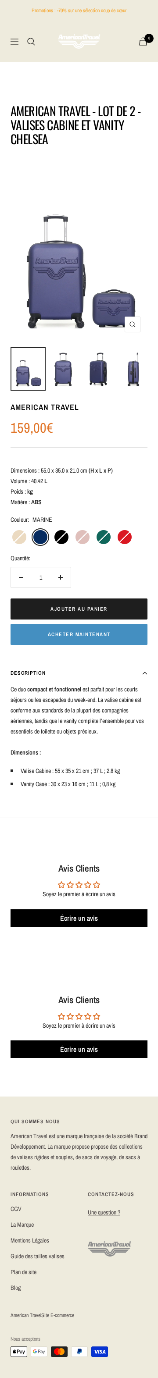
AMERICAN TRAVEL (45, 407)
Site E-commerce (57, 1315)
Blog (16, 1288)
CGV (16, 1209)
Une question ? (104, 1212)
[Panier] (143, 41)
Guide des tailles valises (38, 1256)
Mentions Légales (30, 1240)
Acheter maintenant (79, 634)
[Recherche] (31, 42)
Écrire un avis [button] (79, 918)
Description (28, 673)
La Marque (22, 1224)
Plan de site (23, 1272)
